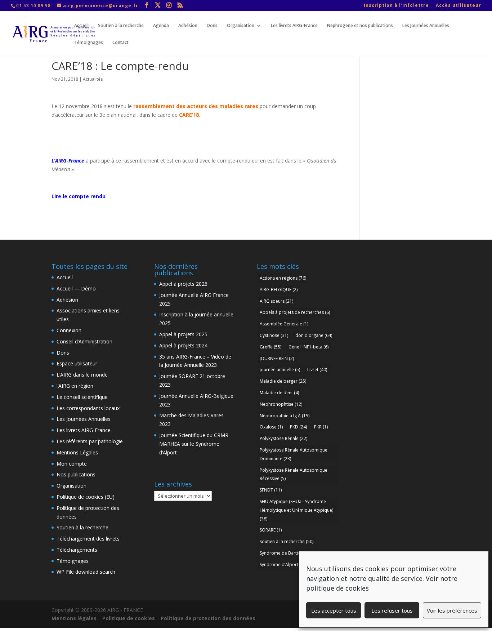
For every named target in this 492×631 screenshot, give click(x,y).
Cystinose (274, 335)
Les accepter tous (333, 610)
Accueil (81, 25)
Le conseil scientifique (82, 397)
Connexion (69, 330)
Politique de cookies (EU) (86, 496)
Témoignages (88, 42)
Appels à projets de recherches (295, 312)
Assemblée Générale (284, 324)
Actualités (93, 79)
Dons (212, 25)
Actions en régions (283, 278)
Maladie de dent (279, 393)
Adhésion (187, 25)
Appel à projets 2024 (183, 345)
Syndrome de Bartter (284, 553)
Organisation (240, 25)
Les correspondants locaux (88, 408)
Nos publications (76, 474)
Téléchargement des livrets (88, 538)
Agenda (161, 25)
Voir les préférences (452, 610)
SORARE (271, 530)
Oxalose (271, 427)
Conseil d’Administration (84, 341)
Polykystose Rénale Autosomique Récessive (293, 474)
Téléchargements (77, 549)
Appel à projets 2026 (183, 283)
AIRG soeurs (276, 301)
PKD (298, 427)
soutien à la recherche (286, 541)
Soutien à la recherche (121, 25)
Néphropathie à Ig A (284, 416)
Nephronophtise (281, 404)
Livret (317, 369)
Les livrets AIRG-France (294, 25)
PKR (321, 427)
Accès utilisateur (458, 5)
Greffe (270, 347)
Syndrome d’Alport (283, 564)
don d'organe (313, 335)
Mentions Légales (77, 452)
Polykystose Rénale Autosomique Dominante (293, 454)
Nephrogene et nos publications (360, 25)
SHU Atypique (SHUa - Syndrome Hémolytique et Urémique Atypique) (296, 510)
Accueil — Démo (76, 288)
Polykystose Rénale (283, 438)
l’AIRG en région (75, 385)
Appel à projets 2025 (183, 334)
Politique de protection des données (208, 618)
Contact (120, 42)
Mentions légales (74, 618)
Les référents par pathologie (90, 441)
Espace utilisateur (77, 363)
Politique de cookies (128, 618)
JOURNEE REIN (277, 358)
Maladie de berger (283, 381)
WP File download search (86, 571)
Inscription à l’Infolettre (396, 5)
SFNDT (271, 490)
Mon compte (72, 463)
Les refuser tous (392, 610)
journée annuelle (280, 369)
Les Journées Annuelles (425, 25)
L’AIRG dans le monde (82, 374)
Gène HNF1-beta (308, 347)
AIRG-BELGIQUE (279, 289)
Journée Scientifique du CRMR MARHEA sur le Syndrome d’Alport (193, 444)
